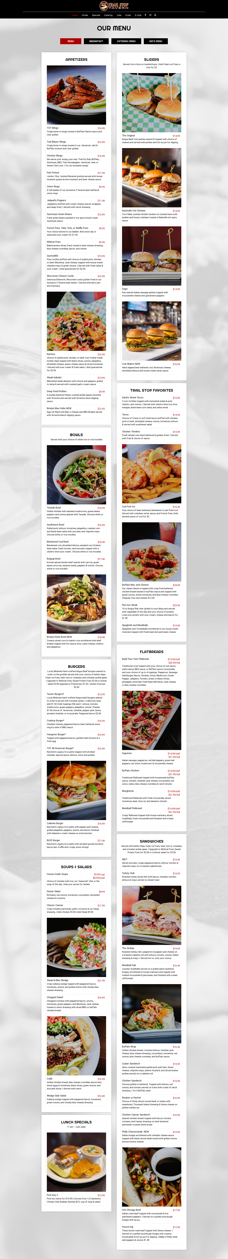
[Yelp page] (155, 15)
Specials (96, 15)
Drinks (85, 15)
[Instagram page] (150, 15)
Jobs (119, 15)
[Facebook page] (145, 15)
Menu (75, 15)
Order (128, 15)
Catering (108, 15)
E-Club (138, 15)
